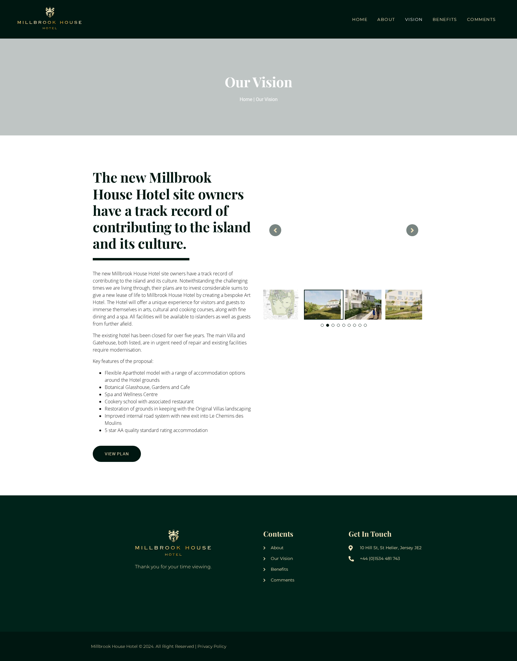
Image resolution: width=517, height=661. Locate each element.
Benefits (445, 19)
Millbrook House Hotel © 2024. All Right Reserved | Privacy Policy (158, 646)
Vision (414, 19)
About (386, 19)
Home (359, 19)
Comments (481, 19)
